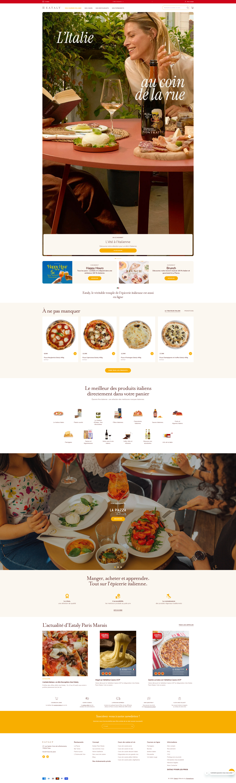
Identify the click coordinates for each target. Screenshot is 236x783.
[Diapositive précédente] (46, 136)
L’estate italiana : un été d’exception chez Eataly (60, 682)
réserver (171, 278)
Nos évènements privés (101, 761)
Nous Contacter (172, 765)
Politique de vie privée (174, 757)
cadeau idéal (85, 705)
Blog (93, 757)
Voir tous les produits (118, 370)
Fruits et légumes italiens (177, 422)
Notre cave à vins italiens (108, 442)
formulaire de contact (150, 706)
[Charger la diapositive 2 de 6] (116, 258)
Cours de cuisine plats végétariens (129, 760)
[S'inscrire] (132, 726)
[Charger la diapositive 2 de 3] (118, 567)
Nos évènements (118, 8)
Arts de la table (168, 442)
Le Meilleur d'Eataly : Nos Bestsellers (98, 422)
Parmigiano (68, 442)
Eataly (176, 778)
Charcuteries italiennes (138, 422)
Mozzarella (150, 754)
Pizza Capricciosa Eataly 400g (93, 357)
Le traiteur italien (172, 311)
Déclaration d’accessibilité (175, 760)
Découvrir (118, 610)
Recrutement (171, 749)
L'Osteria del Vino (79, 754)
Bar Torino (77, 749)
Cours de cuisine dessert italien (128, 752)
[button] (176, 8)
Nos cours (89, 8)
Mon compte (171, 746)
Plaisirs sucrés (78, 422)
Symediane (190, 778)
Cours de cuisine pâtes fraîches (128, 757)
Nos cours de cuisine (99, 754)
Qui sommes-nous (98, 749)
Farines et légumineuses (88, 442)
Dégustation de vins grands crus (128, 754)
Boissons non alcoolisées (147, 442)
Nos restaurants (102, 8)
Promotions (189, 311)
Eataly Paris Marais (98, 746)
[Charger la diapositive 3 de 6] (117, 258)
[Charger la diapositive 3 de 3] (121, 567)
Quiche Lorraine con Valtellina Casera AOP (164, 680)
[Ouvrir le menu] (43, 8)
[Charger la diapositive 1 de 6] (115, 258)
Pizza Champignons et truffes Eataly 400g (173, 357)
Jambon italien (151, 752)
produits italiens (58, 705)
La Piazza (77, 746)
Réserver (94, 278)
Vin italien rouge (152, 757)
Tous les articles (186, 625)
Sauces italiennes (157, 422)
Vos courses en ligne (73, 8)
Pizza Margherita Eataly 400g (54, 357)
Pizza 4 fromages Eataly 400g (131, 357)
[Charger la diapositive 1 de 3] (115, 567)
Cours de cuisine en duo (125, 749)
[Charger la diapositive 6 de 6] (120, 258)
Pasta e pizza (78, 752)
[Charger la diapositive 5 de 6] (119, 258)
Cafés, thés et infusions (127, 442)
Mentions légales (172, 763)
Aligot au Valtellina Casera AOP (107, 680)
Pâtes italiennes (118, 422)
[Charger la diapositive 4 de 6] (118, 258)
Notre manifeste (97, 752)
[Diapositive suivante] (189, 136)
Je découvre (118, 250)
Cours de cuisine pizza (125, 746)
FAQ (168, 752)
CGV (168, 754)
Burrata (149, 749)
